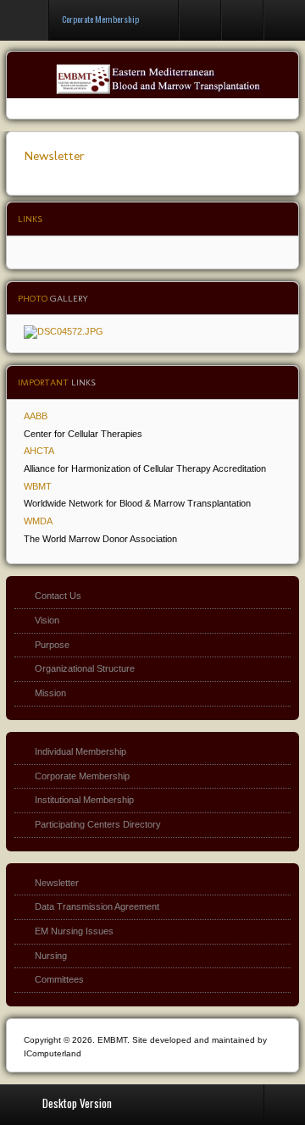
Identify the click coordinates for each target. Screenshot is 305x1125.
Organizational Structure (85, 668)
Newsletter (54, 155)
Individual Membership (80, 751)
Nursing (51, 955)
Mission (50, 693)
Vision (47, 620)
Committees (59, 979)
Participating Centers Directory (98, 824)
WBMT (38, 486)
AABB (35, 416)
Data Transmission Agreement (97, 906)
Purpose (52, 645)
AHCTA (39, 451)
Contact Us (58, 595)
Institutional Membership (84, 800)
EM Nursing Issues (74, 931)
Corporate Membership (82, 776)
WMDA (38, 521)
